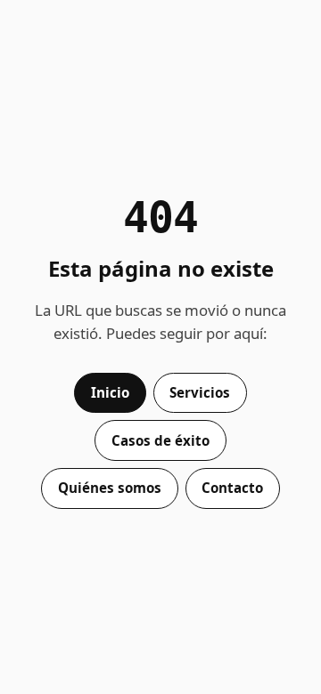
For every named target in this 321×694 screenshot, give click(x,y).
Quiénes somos (109, 487)
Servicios (199, 392)
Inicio (110, 392)
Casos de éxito (160, 440)
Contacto (232, 487)
